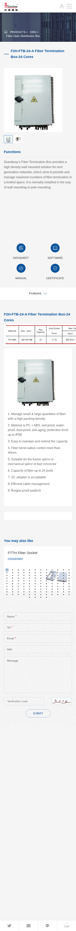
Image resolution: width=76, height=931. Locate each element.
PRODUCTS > (19, 32)
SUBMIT (38, 713)
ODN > (34, 32)
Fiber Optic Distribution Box (23, 35)
